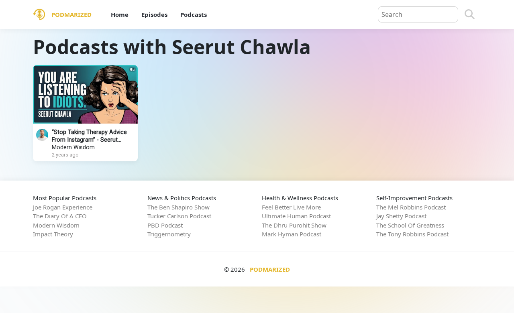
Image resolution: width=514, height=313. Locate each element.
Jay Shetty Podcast (401, 216)
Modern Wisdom (73, 147)
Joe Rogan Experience (62, 207)
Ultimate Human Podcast (296, 216)
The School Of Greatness (410, 225)
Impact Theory (53, 234)
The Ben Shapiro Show (178, 207)
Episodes (154, 14)
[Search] (470, 14)
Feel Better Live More (291, 207)
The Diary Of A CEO (60, 216)
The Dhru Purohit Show (294, 225)
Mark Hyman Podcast (291, 234)
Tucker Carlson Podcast (179, 216)
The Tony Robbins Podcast (412, 234)
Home (119, 14)
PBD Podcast (165, 225)
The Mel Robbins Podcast (411, 207)
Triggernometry (169, 234)
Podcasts (193, 14)
